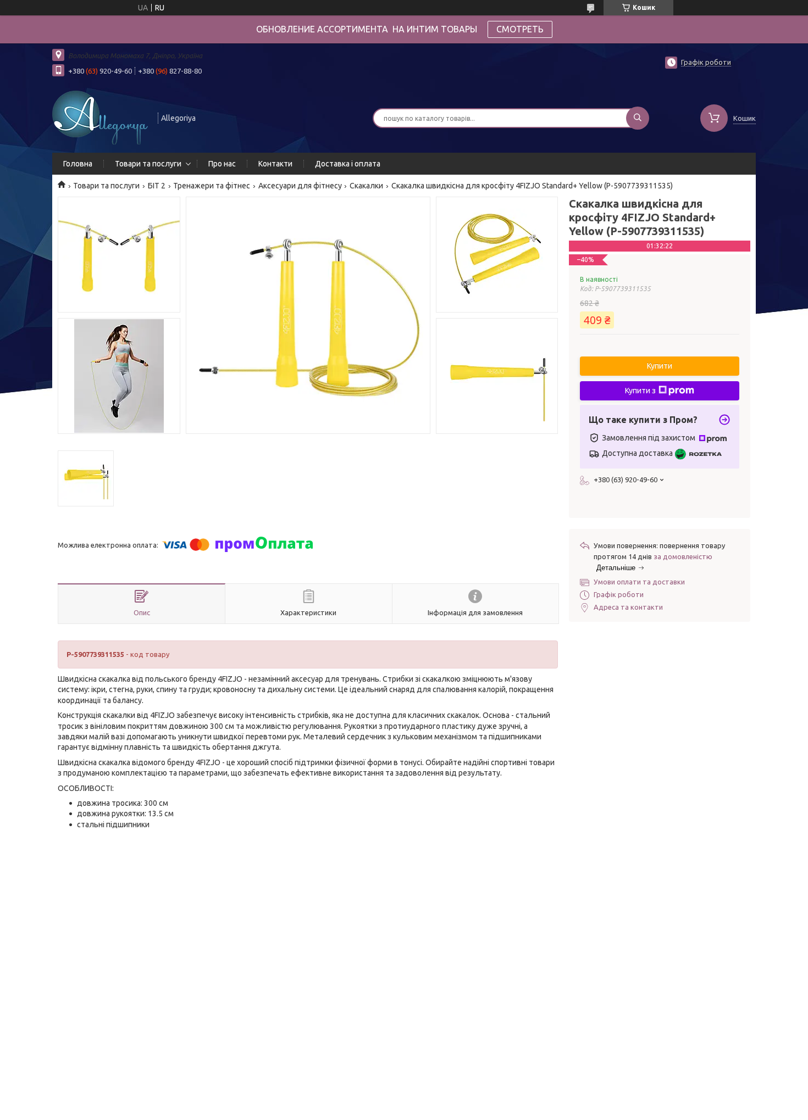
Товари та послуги (148, 164)
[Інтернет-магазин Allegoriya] (100, 117)
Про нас (222, 164)
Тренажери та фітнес (211, 185)
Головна (77, 164)
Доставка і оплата (347, 164)
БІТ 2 (156, 185)
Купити (659, 365)
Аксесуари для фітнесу (300, 185)
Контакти (275, 164)
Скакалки (366, 185)
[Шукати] (637, 118)
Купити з (640, 390)
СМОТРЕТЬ (520, 29)
